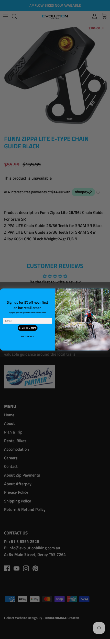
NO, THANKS (27, 336)
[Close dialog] (106, 291)
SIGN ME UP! (27, 328)
